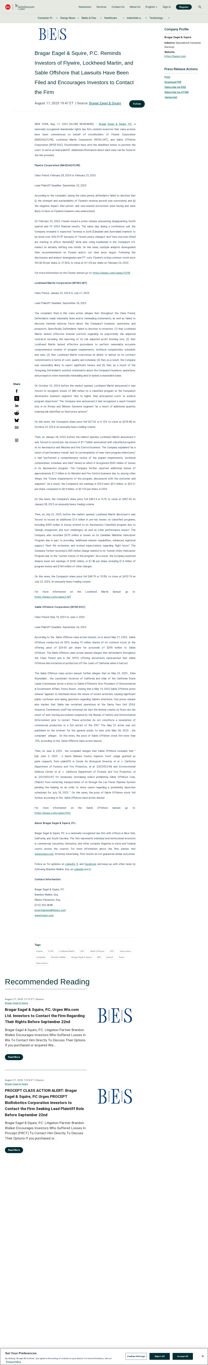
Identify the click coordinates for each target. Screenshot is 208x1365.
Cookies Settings (136, 1356)
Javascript (170, 97)
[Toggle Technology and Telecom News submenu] (168, 18)
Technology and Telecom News (157, 18)
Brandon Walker (58, 957)
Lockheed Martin (67, 951)
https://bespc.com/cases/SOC (53, 813)
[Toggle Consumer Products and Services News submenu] (57, 18)
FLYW (50, 951)
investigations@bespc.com (50, 910)
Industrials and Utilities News (135, 18)
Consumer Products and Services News (46, 18)
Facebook (90, 864)
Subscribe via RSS (175, 87)
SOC (112, 951)
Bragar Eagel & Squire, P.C (115, 124)
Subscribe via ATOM (176, 92)
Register (183, 7)
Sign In (167, 7)
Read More (14, 1057)
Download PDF (173, 82)
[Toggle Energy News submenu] (78, 18)
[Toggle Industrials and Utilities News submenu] (146, 18)
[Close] (202, 1356)
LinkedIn (70, 864)
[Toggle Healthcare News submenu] (123, 18)
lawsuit (109, 957)
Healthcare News (112, 18)
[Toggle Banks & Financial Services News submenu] (101, 18)
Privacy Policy (13, 1361)
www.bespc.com (44, 915)
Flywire (39, 951)
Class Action (42, 963)
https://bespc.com (175, 56)
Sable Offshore (97, 951)
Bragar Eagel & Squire (105, 103)
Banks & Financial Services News (90, 18)
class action (125, 951)
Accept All (182, 1356)
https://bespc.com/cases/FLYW (111, 272)
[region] (104, 1356)
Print (167, 77)
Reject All (160, 1356)
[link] (85, 7)
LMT (82, 951)
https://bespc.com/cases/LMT (53, 596)
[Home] (19, 7)
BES (99, 957)
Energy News (67, 18)
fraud (121, 957)
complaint (41, 957)
